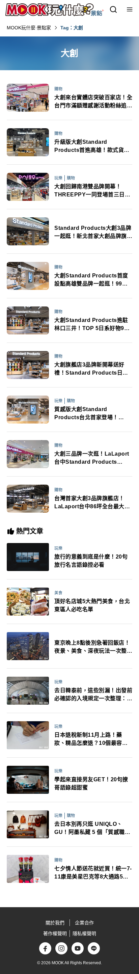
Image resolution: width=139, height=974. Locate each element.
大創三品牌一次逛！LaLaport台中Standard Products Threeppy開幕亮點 (91, 458)
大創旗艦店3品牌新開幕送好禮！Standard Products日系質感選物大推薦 (91, 369)
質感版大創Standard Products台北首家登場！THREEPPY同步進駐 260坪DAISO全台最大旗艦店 (89, 414)
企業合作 (84, 922)
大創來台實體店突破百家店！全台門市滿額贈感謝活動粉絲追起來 (93, 102)
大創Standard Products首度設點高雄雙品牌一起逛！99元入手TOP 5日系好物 (91, 280)
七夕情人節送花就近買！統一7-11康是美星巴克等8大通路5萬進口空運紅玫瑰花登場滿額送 (93, 873)
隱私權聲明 (84, 933)
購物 (58, 89)
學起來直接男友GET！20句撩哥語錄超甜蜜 (91, 783)
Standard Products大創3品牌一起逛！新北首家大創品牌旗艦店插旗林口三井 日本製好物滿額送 (93, 232)
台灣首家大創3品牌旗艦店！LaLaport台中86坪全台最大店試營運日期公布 (92, 503)
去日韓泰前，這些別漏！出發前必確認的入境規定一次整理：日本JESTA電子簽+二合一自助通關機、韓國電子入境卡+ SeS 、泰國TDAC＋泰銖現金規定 (93, 695)
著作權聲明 (55, 933)
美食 (58, 593)
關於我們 (55, 922)
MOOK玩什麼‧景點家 (29, 27)
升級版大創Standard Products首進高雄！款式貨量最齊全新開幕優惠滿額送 (92, 146)
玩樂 (58, 178)
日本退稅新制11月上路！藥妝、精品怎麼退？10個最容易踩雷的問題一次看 (91, 739)
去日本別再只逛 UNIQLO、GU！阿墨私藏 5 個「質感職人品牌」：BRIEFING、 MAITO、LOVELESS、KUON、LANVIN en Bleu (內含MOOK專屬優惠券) (93, 828)
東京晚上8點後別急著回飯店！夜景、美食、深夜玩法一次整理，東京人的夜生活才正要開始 (93, 647)
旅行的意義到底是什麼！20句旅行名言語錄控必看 (91, 561)
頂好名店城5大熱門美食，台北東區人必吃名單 (92, 605)
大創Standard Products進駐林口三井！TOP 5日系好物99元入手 (91, 324)
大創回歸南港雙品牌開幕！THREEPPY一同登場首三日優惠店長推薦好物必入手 (92, 191)
